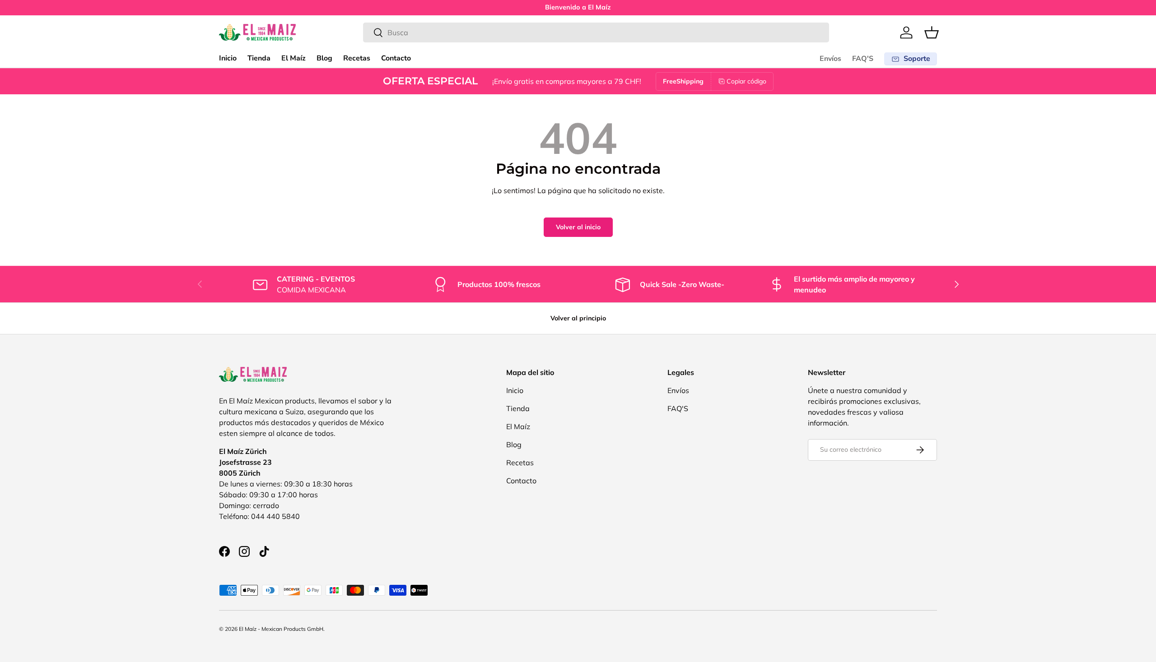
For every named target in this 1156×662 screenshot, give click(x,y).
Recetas (356, 58)
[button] (932, 32)
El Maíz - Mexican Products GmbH (281, 628)
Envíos (830, 59)
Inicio (228, 58)
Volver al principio (578, 318)
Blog (324, 58)
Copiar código (746, 81)
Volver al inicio (578, 227)
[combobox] (596, 32)
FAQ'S (862, 59)
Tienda (258, 58)
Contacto (396, 58)
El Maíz (293, 58)
